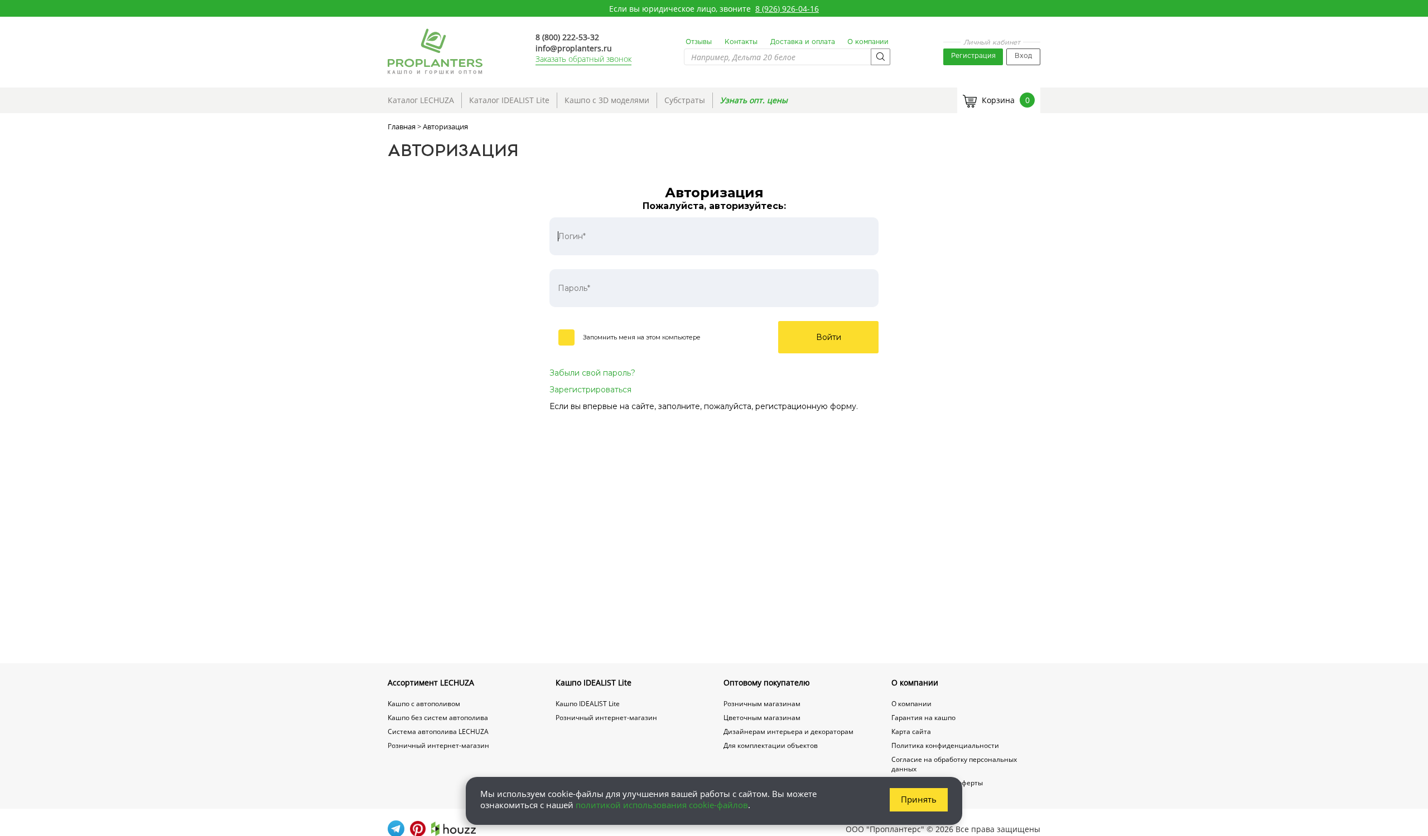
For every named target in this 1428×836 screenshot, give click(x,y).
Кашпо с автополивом (424, 703)
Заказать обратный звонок (583, 59)
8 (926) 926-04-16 (787, 8)
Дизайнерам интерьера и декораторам (788, 731)
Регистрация (973, 56)
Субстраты (684, 100)
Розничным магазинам (761, 703)
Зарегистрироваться (590, 390)
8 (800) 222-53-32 (567, 37)
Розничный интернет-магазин (438, 745)
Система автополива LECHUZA (438, 731)
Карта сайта (911, 731)
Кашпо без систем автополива (438, 717)
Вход (1023, 56)
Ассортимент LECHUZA (431, 682)
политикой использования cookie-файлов (662, 804)
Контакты (741, 42)
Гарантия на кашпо (923, 717)
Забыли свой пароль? (592, 373)
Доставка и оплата (802, 42)
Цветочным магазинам (761, 717)
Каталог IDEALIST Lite (509, 100)
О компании (868, 42)
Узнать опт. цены (754, 100)
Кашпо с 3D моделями (607, 100)
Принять (919, 799)
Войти (828, 337)
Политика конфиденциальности (945, 745)
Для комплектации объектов (770, 745)
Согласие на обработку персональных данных (954, 764)
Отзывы (699, 42)
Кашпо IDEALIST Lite (593, 682)
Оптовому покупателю (766, 682)
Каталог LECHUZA (421, 100)
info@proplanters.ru (574, 48)
